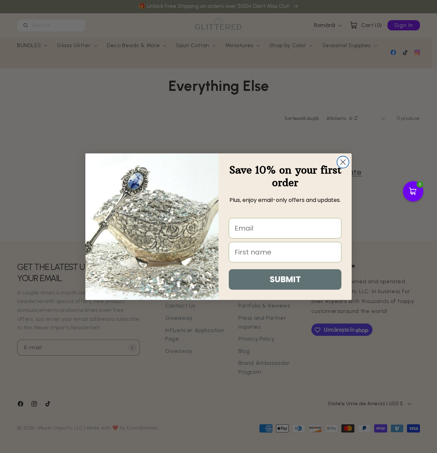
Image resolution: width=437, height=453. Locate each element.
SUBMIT (285, 279)
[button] (413, 191)
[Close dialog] (343, 162)
